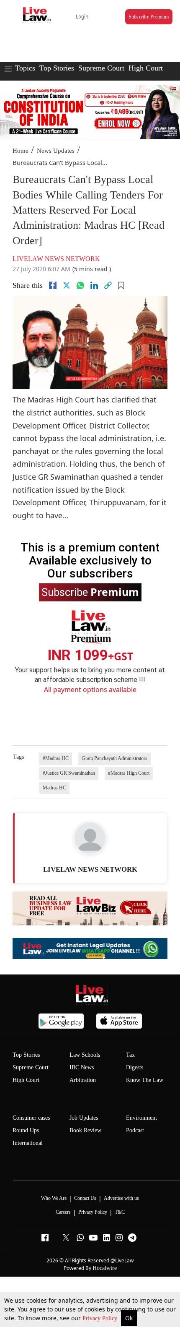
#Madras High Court (128, 773)
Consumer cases (31, 1118)
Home (20, 150)
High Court (146, 68)
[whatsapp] (80, 285)
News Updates (56, 150)
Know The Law (144, 1080)
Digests (134, 1067)
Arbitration (82, 1080)
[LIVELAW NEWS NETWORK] (90, 838)
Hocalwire (105, 1268)
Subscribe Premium (149, 17)
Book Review (85, 1130)
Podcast (135, 1130)
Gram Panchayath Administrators (114, 758)
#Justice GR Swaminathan (69, 773)
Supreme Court (101, 68)
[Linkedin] (94, 285)
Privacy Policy (100, 1318)
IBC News (81, 1067)
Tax (130, 1055)
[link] (108, 285)
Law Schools (84, 1055)
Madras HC (54, 788)
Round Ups (26, 1130)
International (28, 1143)
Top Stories (56, 68)
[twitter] (66, 285)
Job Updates (83, 1118)
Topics (25, 68)
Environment (141, 1118)
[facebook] (53, 285)
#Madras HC (56, 758)
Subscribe (90, 592)
